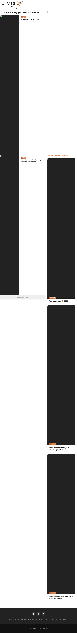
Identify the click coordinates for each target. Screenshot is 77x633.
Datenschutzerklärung (26, 619)
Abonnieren (40, 619)
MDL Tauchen (50, 619)
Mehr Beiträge (22, 297)
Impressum (12, 619)
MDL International (62, 619)
